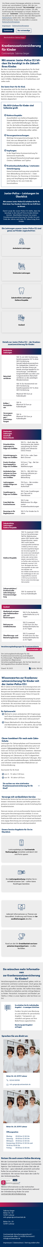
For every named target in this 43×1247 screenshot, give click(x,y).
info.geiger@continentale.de (20, 1084)
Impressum (6, 26)
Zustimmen (8, 30)
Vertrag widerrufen (32, 1243)
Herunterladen (33, 649)
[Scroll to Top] (38, 1240)
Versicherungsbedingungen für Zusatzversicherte (20, 647)
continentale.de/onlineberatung (13, 1194)
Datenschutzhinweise (20, 26)
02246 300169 (14, 1080)
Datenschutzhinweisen (11, 22)
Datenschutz (7, 18)
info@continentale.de (11, 1238)
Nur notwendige (24, 30)
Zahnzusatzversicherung (16, 748)
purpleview (15, 1183)
